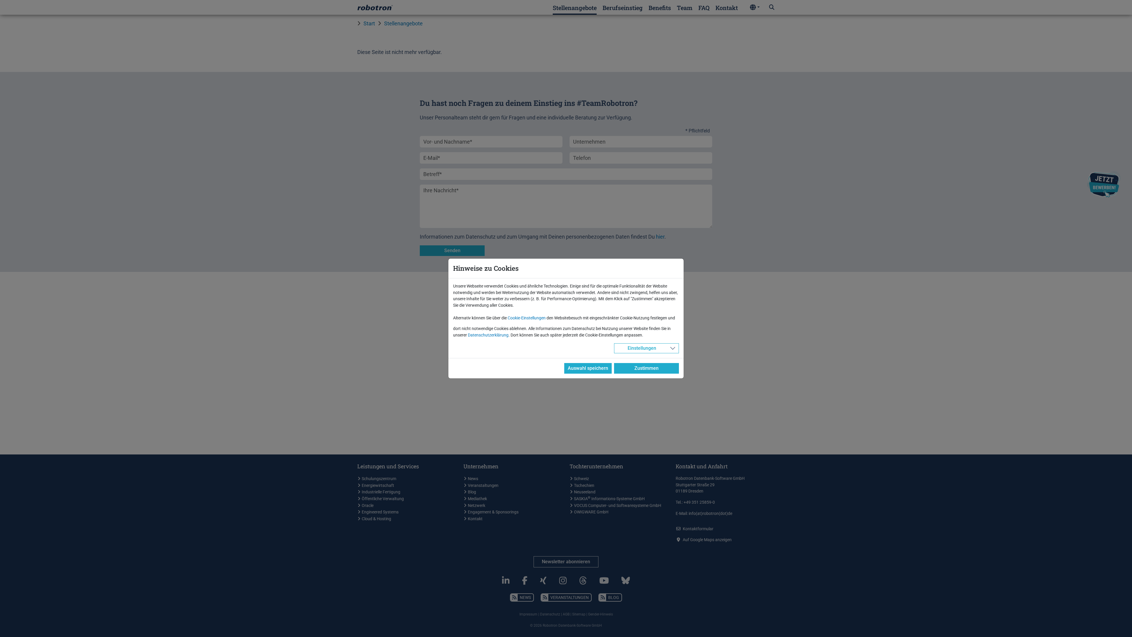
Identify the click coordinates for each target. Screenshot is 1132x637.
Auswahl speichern (588, 368)
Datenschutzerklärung (488, 335)
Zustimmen (646, 368)
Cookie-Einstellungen (527, 318)
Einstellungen (642, 348)
